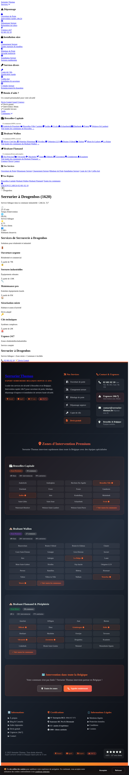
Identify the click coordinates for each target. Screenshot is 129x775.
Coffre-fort (95, 171)
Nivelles (50, 564)
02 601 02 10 (109, 382)
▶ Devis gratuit (14, 729)
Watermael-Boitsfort (22, 508)
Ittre (22, 558)
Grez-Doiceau (78, 552)
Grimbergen (77, 627)
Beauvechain (22, 546)
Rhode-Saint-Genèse (50, 646)
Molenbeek (106, 495)
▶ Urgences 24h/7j (15, 732)
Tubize (22, 577)
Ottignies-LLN (106, 564)
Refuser (118, 770)
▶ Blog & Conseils (15, 722)
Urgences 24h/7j (111, 396)
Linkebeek (22, 646)
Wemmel (78, 646)
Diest (50, 627)
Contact (16, 161)
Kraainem (106, 640)
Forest (78, 489)
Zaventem (49, 640)
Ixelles (21, 495)
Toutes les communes (51, 181)
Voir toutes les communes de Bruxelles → (17, 129)
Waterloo (105, 577)
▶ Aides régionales (15, 725)
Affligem (50, 621)
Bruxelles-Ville (105, 483)
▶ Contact (12, 736)
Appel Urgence (18, 102)
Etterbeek (22, 489)
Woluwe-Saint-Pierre (78, 508)
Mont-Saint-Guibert (23, 564)
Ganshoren (106, 489)
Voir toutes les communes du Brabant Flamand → (21, 159)
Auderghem (50, 483)
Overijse (78, 633)
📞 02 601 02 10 (8, 360)
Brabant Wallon (22, 181)
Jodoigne (50, 558)
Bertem (106, 621)
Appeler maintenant (79, 688)
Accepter (103, 770)
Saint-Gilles (22, 502)
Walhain (78, 577)
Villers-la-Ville (50, 577)
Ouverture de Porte (8, 171)
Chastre (106, 546)
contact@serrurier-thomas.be (112, 409)
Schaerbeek (78, 502)
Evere (51, 489)
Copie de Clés (85, 171)
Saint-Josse (50, 502)
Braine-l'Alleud (50, 546)
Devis (10, 161)
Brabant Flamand (36, 181)
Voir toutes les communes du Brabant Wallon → (20, 144)
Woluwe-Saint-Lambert (50, 508)
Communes (6, 113)
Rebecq (78, 571)
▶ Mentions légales (95, 718)
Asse (78, 621)
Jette (50, 495)
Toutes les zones (50, 688)
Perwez (22, 571)
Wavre (21, 583)
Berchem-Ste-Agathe (78, 483)
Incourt (106, 552)
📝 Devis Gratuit (22, 360)
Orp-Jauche (78, 564)
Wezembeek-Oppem (106, 646)
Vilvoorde (22, 640)
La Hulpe (77, 558)
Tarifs (3, 111)
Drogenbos (78, 640)
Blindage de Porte (56, 171)
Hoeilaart (22, 633)
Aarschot (23, 621)
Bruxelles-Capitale (8, 181)
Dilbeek (22, 627)
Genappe (50, 552)
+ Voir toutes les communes (106, 508)
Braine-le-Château (78, 546)
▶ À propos (12, 718)
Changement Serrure (41, 171)
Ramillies (50, 571)
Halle (105, 627)
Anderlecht (23, 483)
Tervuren (106, 633)
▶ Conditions (92, 725)
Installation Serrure (71, 171)
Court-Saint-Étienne (22, 552)
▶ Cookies (91, 729)
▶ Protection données (96, 722)
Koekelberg (78, 495)
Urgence (4, 161)
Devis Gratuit (6, 102)
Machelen (50, 633)
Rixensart (106, 571)
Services (4, 4)
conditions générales (42, 772)
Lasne (106, 558)
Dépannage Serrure (24, 171)
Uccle (105, 502)
